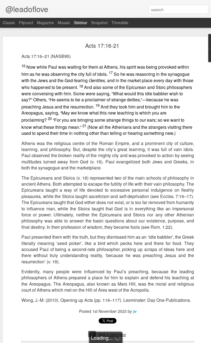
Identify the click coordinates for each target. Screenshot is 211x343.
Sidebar (80, 22)
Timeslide (120, 22)
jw (135, 311)
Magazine (45, 22)
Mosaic (64, 22)
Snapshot (99, 22)
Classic (9, 22)
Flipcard (26, 22)
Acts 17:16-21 (102, 45)
